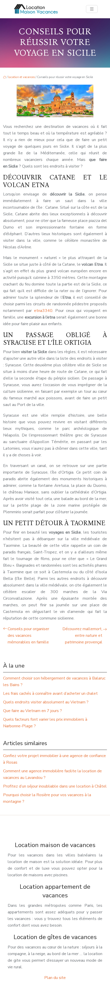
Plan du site (55, 977)
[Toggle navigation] (92, 9)
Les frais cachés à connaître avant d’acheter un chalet (50, 693)
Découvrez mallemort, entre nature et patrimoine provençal (82, 635)
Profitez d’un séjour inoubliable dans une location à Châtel (55, 786)
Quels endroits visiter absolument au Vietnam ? (46, 702)
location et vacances (21, 77)
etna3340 (43, 310)
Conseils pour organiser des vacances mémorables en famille (28, 635)
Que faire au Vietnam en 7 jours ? (32, 711)
